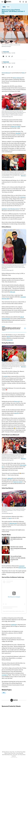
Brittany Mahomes (17, 77)
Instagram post (13, 523)
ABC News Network (5, 751)
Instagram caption (17, 481)
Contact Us (14, 756)
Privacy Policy (12, 751)
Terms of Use (15, 754)
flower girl (16, 401)
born (10, 518)
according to (5, 674)
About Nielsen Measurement (7, 754)
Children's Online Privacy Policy (10, 753)
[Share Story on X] (6, 56)
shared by (16, 413)
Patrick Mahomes (6, 72)
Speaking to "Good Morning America (10, 208)
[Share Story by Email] (9, 56)
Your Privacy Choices (21, 754)
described (18, 133)
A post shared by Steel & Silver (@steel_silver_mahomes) (14, 611)
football (6, 376)
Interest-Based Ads (19, 753)
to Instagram (22, 197)
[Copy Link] (12, 56)
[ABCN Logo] (7, 2)
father (23, 72)
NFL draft (12, 292)
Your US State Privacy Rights (20, 751)
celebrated (9, 478)
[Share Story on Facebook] (3, 56)
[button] (2, 2)
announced (21, 565)
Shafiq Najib (6, 51)
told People (13, 624)
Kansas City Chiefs (15, 126)
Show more (23, 175)
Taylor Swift (10, 340)
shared (8, 336)
